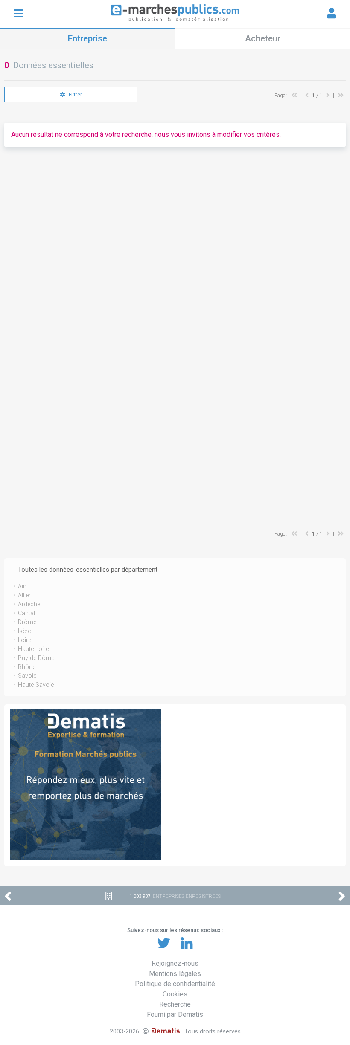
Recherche (175, 1004)
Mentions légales (175, 974)
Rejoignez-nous (175, 963)
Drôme (27, 622)
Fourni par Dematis (175, 1014)
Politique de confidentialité (175, 984)
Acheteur (262, 38)
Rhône (26, 666)
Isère (24, 631)
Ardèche (29, 604)
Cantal (26, 613)
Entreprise (87, 38)
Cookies (175, 994)
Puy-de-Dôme (36, 657)
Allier (24, 595)
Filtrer (74, 95)
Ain (22, 586)
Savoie (27, 675)
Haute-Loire (33, 649)
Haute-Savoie (36, 684)
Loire (24, 640)
